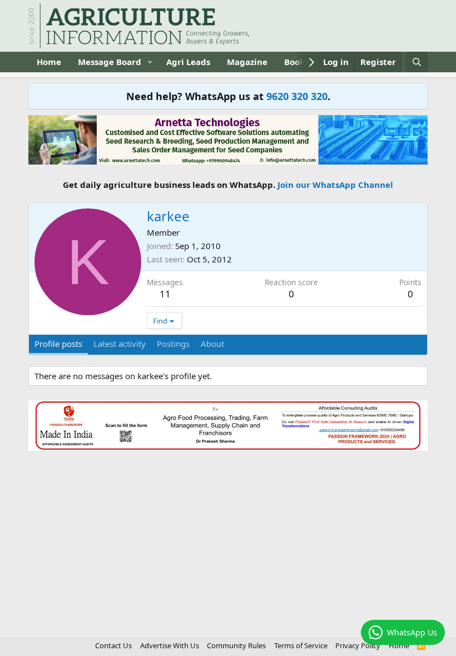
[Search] (417, 62)
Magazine (247, 61)
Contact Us (113, 645)
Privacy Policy (357, 645)
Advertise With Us (169, 645)
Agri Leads (188, 61)
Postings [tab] (173, 343)
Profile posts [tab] (58, 343)
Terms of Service (301, 645)
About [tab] (212, 343)
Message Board (109, 61)
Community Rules (236, 645)
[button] (150, 62)
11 (165, 293)
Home (49, 61)
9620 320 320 (297, 96)
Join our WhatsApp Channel (335, 184)
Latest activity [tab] (119, 343)
